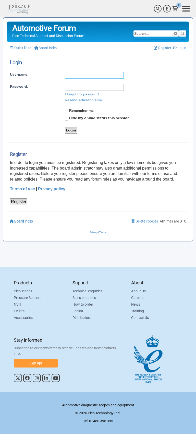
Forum (77, 311)
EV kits (19, 311)
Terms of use (22, 189)
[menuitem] (180, 48)
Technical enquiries (87, 291)
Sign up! (35, 363)
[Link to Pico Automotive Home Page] (18, 8)
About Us (138, 291)
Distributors (81, 318)
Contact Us (140, 318)
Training (137, 311)
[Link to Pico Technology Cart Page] (175, 8)
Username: (19, 74)
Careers (137, 298)
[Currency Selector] (167, 9)
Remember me (81, 110)
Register (18, 201)
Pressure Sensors (27, 298)
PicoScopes (23, 291)
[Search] (158, 9)
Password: (19, 86)
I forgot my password (82, 94)
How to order (82, 304)
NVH (17, 304)
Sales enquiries (84, 298)
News (135, 304)
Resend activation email (84, 100)
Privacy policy (51, 189)
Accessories (23, 318)
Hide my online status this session (99, 118)
